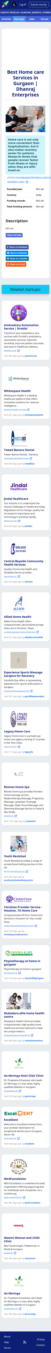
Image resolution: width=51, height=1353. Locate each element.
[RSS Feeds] (24, 1342)
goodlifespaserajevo (34, 696)
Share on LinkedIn (18, 258)
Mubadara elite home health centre (24, 1015)
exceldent (29, 1143)
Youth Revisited (15, 856)
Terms (7, 1347)
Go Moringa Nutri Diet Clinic (23, 1076)
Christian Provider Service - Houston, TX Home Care (23, 908)
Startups (19, 19)
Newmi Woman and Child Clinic (22, 1239)
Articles (6, 19)
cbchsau (29, 581)
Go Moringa (12, 1293)
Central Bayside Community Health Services (23, 562)
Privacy (41, 1339)
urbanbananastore (34, 1040)
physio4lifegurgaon (34, 978)
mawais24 (31, 821)
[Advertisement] (25, 50)
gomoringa (30, 1096)
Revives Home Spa (16, 787)
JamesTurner (31, 355)
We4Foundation (15, 1179)
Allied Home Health (17, 617)
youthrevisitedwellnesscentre (18, 880)
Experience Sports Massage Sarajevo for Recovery (23, 674)
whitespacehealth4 (34, 415)
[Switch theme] (14, 4)
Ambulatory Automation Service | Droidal (21, 326)
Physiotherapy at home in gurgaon (22, 962)
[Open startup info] (18, 312)
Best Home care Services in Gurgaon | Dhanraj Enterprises (25, 83)
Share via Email (17, 264)
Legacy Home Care (17, 731)
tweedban (29, 463)
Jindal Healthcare (16, 499)
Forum (44, 19)
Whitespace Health (17, 391)
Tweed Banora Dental (19, 450)
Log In (22, 4)
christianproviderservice (16, 934)
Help (6, 1342)
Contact (40, 1345)
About (7, 1336)
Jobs (31, 19)
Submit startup (39, 4)
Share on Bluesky (18, 253)
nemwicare (30, 1258)
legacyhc (29, 752)
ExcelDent (11, 1120)
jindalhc (28, 526)
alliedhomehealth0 (34, 637)
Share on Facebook (18, 247)
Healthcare (14, 235)
